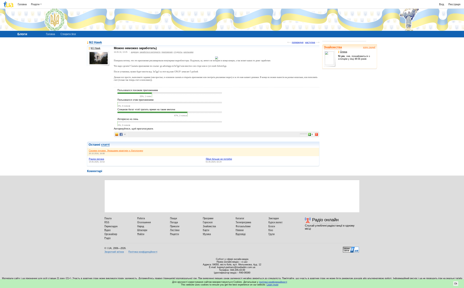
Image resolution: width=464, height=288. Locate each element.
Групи (271, 234)
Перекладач (111, 226)
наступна (310, 42)
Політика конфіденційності (142, 251)
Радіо (107, 238)
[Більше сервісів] (125, 134)
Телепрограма (243, 222)
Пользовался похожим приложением (137, 90)
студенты (178, 52)
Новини (240, 230)
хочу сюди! (369, 47)
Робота (141, 218)
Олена (343, 51)
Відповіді (241, 234)
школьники (188, 52)
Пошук (173, 218)
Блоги (271, 226)
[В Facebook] (121, 134)
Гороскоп (208, 222)
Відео (107, 230)
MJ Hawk (95, 42)
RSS (106, 222)
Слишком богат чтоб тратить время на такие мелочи (146, 109)
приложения (167, 52)
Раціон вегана (96, 159)
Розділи (35, 4)
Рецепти (174, 234)
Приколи (174, 226)
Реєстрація (454, 4)
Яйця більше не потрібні (219, 159)
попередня (297, 42)
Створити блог (68, 34)
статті (105, 144)
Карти (206, 230)
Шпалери (142, 230)
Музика (207, 234)
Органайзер (110, 234)
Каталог (240, 218)
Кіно (270, 230)
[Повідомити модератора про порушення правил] (316, 134)
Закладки (273, 218)
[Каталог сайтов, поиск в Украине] (351, 248)
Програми (208, 218)
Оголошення (144, 222)
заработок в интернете (150, 52)
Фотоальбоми (243, 226)
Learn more (272, 284)
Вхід (441, 4)
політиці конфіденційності (273, 282)
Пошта (107, 218)
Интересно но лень (127, 119)
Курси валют (275, 222)
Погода (174, 222)
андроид (134, 52)
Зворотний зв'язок (114, 251)
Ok (455, 283)
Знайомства (333, 47)
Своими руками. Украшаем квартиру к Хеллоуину (116, 150)
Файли (140, 234)
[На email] (116, 134)
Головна (22, 4)
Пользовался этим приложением (135, 99)
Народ (140, 226)
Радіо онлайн (325, 219)
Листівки (174, 230)
